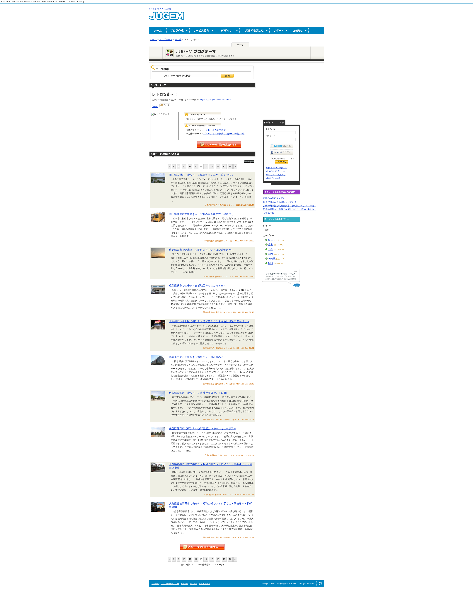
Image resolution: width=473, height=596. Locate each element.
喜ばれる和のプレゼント (275, 198)
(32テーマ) (278, 245)
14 (206, 166)
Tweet (155, 106)
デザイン (227, 30)
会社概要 (193, 584)
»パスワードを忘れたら (275, 175)
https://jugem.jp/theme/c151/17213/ (215, 100)
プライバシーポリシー (170, 584)
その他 (271, 258)
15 (212, 166)
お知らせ (299, 30)
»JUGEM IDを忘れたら (275, 171)
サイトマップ (204, 584)
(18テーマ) (278, 263)
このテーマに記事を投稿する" (202, 547)
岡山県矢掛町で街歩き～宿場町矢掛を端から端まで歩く (201, 174)
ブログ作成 (178, 30)
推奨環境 (184, 584)
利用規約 (155, 584)
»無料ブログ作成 (273, 178)
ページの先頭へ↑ (320, 583)
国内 (270, 254)
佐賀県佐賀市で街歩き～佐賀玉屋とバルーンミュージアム (202, 428)
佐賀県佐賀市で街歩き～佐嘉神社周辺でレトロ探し (199, 392)
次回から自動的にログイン (282, 158)
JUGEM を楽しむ (255, 30)
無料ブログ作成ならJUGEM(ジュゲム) (166, 18)
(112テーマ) (279, 240)
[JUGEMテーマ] (240, 44)
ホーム (158, 30)
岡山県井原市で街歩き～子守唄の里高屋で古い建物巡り (201, 214)
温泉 (270, 244)
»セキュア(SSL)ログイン (276, 168)
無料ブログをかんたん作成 (160, 9)
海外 (270, 249)
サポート (279, 30)
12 (196, 166)
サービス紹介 (202, 30)
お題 (270, 263)
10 (184, 166)
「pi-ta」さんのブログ (214, 130)
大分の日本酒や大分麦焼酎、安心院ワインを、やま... (289, 205)
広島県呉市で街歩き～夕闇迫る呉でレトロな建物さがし (201, 249)
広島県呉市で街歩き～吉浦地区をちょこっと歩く (197, 285)
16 (218, 166)
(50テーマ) (280, 259)
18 (230, 166)
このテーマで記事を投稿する (219, 144)
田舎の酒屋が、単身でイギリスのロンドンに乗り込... (289, 209)
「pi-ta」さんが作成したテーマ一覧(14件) (224, 133)
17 (224, 166)
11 (190, 166)
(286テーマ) (279, 254)
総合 (270, 239)
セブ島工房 (268, 213)
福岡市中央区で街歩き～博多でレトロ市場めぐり (197, 356)
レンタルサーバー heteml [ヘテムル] (281, 274)
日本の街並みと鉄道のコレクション (281, 201)
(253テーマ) (279, 249)
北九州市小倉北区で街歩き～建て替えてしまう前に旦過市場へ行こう (209, 321)
